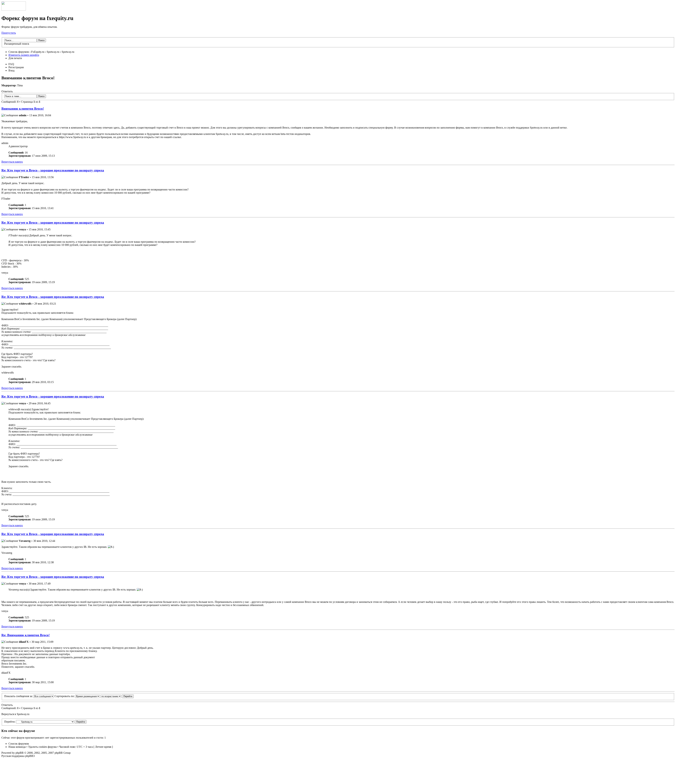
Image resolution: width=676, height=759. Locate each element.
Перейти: (9, 721)
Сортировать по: (65, 696)
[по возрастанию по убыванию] (117, 696)
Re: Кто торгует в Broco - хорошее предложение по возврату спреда (52, 170)
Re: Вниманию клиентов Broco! (25, 635)
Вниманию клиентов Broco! (22, 108)
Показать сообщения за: (18, 696)
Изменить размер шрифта (23, 54)
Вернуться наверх (12, 161)
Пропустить (8, 32)
